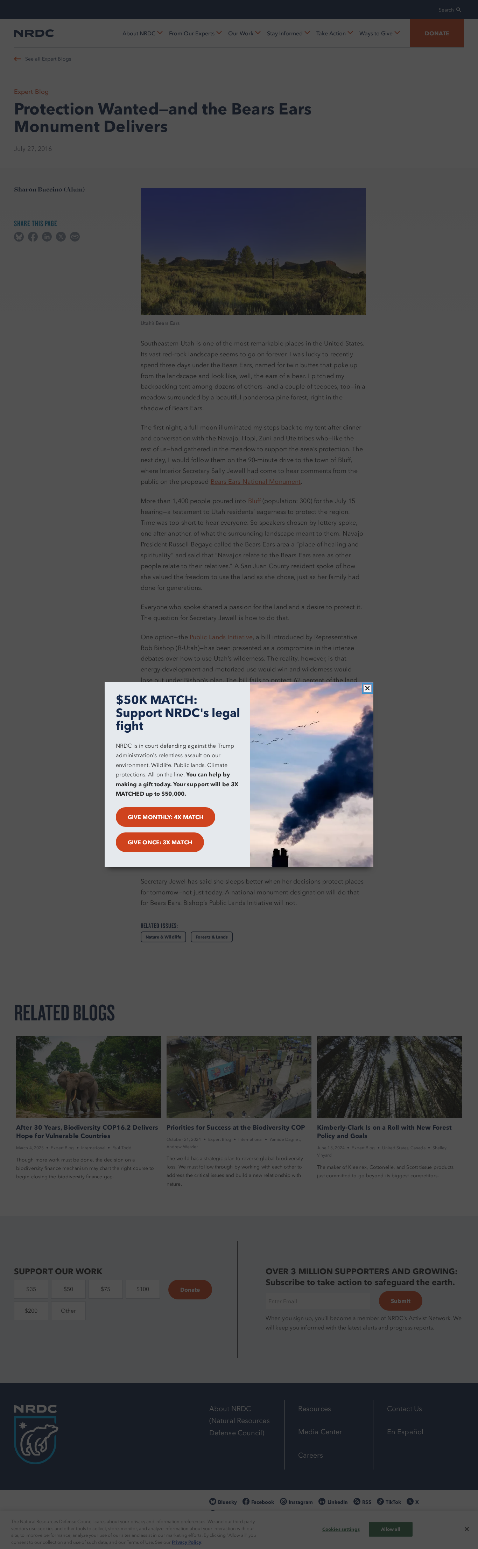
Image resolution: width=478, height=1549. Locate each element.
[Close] (367, 688)
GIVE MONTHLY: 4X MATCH (165, 817)
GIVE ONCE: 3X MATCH (160, 842)
